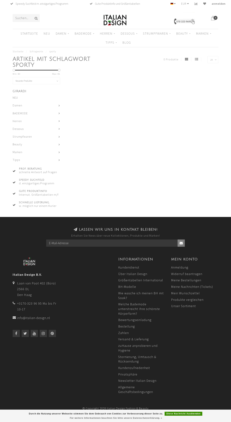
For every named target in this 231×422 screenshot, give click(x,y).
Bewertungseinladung (134, 320)
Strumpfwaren (155, 33)
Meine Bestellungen (186, 280)
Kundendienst (128, 267)
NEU (46, 33)
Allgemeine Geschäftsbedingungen (135, 389)
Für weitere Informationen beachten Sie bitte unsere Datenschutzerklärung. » (116, 418)
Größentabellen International (140, 280)
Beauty (182, 33)
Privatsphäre (127, 374)
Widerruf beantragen (186, 274)
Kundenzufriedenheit (134, 368)
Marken (202, 33)
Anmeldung (179, 267)
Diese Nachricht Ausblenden (183, 413)
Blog (126, 42)
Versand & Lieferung (133, 339)
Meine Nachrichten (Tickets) (192, 287)
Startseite (29, 33)
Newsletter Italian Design (137, 381)
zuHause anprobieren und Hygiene (138, 348)
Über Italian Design (132, 274)
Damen (61, 33)
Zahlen (123, 333)
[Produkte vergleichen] (196, 3)
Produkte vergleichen (187, 300)
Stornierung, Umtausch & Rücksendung (137, 359)
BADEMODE (83, 33)
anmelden (219, 3)
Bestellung (126, 326)
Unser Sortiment (183, 306)
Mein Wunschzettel (185, 293)
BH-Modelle (127, 287)
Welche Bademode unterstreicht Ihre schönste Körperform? (139, 308)
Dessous (128, 33)
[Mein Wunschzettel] (204, 3)
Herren (106, 33)
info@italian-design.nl (33, 318)
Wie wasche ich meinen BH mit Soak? (141, 295)
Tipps (110, 42)
